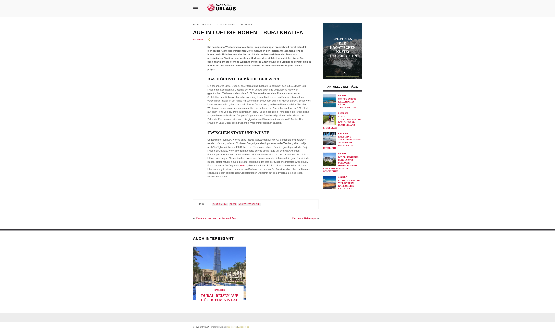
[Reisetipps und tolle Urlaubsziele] (221, 7)
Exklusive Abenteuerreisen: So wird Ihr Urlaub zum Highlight (342, 142)
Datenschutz (243, 327)
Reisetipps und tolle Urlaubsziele (214, 24)
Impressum (232, 327)
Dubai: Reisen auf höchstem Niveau (220, 298)
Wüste (243, 165)
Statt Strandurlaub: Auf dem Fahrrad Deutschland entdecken (342, 122)
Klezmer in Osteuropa (304, 218)
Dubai (233, 204)
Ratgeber (246, 24)
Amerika (342, 177)
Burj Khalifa (220, 204)
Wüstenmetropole (249, 204)
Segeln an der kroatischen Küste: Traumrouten (343, 47)
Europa (342, 96)
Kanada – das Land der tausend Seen (216, 218)
